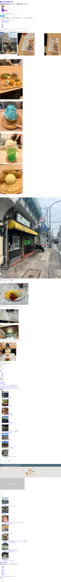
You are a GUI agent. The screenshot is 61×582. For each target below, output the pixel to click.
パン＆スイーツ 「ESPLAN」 (13, 456)
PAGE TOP (1, 577)
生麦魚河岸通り (11, 414)
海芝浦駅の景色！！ (11, 422)
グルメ (3, 5)
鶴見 (6, 21)
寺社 (9, 449)
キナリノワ (10, 397)
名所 (6, 415)
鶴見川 (10, 439)
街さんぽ (10, 20)
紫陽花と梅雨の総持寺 (5, 559)
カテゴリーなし (4, 20)
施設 (2, 7)
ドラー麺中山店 (2, 382)
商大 (4, 21)
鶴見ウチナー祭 (4, 504)
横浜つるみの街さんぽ (6, 1)
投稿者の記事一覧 (2, 383)
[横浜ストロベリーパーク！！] (12, 489)
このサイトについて (4, 10)
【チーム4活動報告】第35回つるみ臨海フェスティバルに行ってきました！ (12, 522)
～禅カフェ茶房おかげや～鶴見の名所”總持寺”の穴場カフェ (8, 386)
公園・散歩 (3, 6)
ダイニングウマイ (4, 531)
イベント (3, 9)
